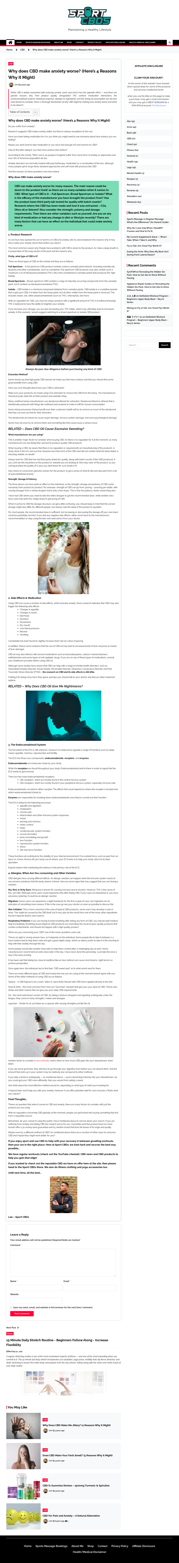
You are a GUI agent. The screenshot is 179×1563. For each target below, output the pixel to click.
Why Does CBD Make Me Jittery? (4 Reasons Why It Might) (77, 1425)
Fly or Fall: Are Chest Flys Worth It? (144, 246)
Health (130, 161)
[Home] (10, 42)
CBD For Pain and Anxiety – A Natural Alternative (71, 1515)
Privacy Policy (95, 42)
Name (13, 1281)
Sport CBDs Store (32, 1167)
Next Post (11, 1327)
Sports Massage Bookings (38, 42)
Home (19, 42)
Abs (129, 121)
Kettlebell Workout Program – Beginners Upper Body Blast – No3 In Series (148, 299)
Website (14, 1294)
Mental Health (134, 173)
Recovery (132, 184)
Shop (69, 42)
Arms (129, 127)
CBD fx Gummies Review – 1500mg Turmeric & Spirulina (76, 1485)
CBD (11, 64)
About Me (58, 42)
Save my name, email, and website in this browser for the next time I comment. (53, 1307)
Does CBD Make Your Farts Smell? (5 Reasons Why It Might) (78, 1455)
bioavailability (42, 1060)
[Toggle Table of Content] (34, 112)
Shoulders (132, 196)
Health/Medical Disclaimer (142, 42)
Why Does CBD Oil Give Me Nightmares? (54, 686)
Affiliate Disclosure (115, 42)
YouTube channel (68, 1154)
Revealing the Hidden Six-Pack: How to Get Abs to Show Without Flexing (146, 275)
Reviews (131, 190)
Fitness (10, 1333)
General (131, 156)
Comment (15, 1245)
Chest (130, 144)
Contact (80, 42)
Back (129, 133)
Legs (129, 167)
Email (67, 1281)
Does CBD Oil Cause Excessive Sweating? (54, 429)
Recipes (131, 179)
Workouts (132, 202)
